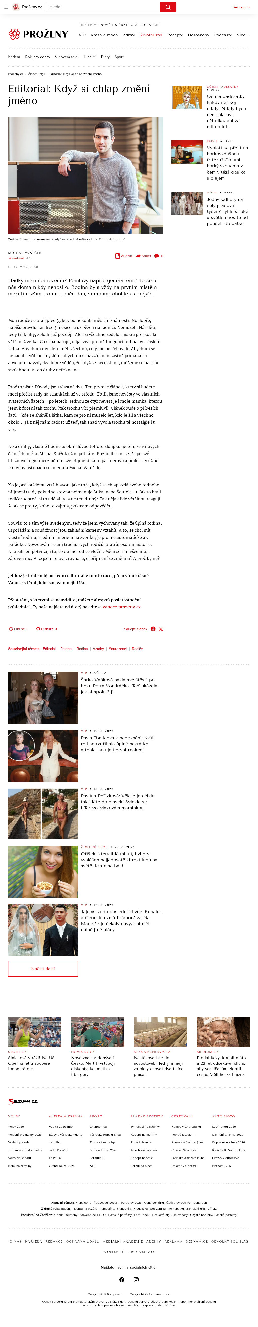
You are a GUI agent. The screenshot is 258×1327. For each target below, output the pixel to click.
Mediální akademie (123, 1241)
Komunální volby (19, 1166)
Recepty (175, 35)
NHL (93, 1166)
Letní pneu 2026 (224, 1126)
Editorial (49, 649)
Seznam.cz (241, 7)
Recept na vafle (142, 1158)
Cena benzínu (154, 1202)
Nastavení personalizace (131, 1252)
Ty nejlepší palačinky (145, 1126)
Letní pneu (142, 1215)
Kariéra (14, 57)
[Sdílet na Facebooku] (153, 628)
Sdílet (146, 256)
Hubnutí (89, 57)
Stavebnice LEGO (93, 1215)
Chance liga (98, 1126)
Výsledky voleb (18, 1142)
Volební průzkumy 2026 (25, 1134)
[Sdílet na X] (160, 628)
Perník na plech (142, 1166)
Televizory (180, 1215)
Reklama (174, 1241)
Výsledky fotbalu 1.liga (105, 1134)
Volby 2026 (16, 1126)
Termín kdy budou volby (25, 1150)
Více (241, 35)
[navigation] (6, 7)
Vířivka (212, 1208)
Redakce (54, 1241)
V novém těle (66, 57)
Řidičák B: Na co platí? (228, 1150)
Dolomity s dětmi (183, 1166)
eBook (126, 256)
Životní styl (151, 35)
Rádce (212, 141)
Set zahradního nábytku (167, 1208)
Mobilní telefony (65, 1215)
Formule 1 (96, 1158)
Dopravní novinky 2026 (228, 1142)
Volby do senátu (19, 1158)
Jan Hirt (55, 1142)
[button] (85, 175)
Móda (212, 192)
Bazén (65, 1208)
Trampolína (106, 1208)
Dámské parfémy (120, 1215)
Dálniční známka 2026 (227, 1134)
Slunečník (124, 1208)
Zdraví (129, 35)
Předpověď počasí (106, 1202)
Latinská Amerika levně (188, 1158)
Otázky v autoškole (225, 1158)
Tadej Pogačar (59, 1150)
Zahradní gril (195, 1208)
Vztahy (98, 649)
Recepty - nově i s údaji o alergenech (120, 25)
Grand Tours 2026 (62, 1166)
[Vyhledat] (168, 7)
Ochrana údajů (83, 1241)
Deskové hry (161, 1215)
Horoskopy (198, 35)
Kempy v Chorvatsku (186, 1126)
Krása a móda (104, 35)
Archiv (153, 1241)
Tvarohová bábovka (144, 1150)
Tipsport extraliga (102, 1142)
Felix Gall (55, 1158)
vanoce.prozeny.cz (122, 607)
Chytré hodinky (201, 1215)
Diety (105, 57)
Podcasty (223, 35)
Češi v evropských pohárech (186, 1202)
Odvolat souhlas (230, 1241)
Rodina (82, 649)
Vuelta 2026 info (61, 1126)
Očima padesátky (222, 86)
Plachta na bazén (84, 1208)
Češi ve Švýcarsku (184, 1150)
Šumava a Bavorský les (187, 1142)
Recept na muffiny (144, 1134)
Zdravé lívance (141, 1142)
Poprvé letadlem (182, 1134)
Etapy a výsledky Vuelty (65, 1134)
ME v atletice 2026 (103, 1150)
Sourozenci (118, 649)
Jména (66, 649)
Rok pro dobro (37, 57)
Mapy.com (83, 1202)
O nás (16, 1241)
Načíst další (43, 968)
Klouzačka (140, 1208)
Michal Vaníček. (25, 253)
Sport (119, 57)
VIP (82, 35)
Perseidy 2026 (131, 1202)
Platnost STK (221, 1166)
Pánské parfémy (226, 1215)
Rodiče (137, 649)
